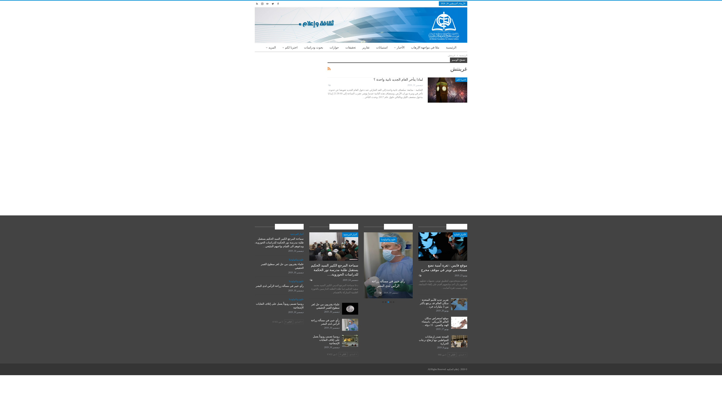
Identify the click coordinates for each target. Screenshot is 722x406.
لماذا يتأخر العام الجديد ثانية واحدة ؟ (398, 79)
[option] (388, 265)
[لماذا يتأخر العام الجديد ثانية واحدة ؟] (447, 90)
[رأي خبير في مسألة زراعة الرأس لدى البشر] (388, 265)
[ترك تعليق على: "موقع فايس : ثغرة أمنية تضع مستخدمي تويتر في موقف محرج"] (419, 275)
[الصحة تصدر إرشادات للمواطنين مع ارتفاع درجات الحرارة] (459, 341)
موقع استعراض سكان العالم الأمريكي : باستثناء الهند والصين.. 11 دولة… (435, 321)
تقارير (365, 47)
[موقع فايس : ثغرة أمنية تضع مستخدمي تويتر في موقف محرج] (442, 246)
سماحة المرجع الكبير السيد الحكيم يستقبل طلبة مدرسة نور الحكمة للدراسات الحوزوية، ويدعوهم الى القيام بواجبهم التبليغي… (279, 242)
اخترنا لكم (291, 47)
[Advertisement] (288, 84)
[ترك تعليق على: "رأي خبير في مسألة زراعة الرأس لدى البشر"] (379, 293)
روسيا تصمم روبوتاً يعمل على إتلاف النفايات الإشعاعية (326, 340)
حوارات (334, 47)
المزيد (272, 47)
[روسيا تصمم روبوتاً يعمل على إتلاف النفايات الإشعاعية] (350, 341)
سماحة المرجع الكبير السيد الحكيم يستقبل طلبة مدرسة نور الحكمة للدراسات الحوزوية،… (334, 270)
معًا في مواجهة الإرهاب (425, 47)
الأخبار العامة (460, 234)
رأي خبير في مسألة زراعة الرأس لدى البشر (280, 286)
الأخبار (400, 47)
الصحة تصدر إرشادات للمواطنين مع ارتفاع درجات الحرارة (434, 340)
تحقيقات (350, 47)
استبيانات (382, 47)
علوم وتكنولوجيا (388, 239)
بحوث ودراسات (313, 47)
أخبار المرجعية (350, 234)
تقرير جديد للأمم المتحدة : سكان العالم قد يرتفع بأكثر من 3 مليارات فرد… (434, 303)
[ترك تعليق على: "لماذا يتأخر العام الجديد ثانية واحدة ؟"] (329, 85)
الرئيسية (451, 47)
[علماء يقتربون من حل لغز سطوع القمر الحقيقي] (350, 309)
